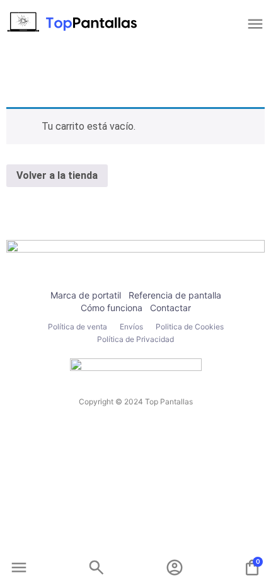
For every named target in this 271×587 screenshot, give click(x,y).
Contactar (170, 307)
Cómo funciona (111, 307)
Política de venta (77, 326)
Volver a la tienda (57, 175)
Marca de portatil (85, 295)
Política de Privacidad (135, 339)
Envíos (131, 326)
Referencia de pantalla (175, 295)
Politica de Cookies (190, 326)
